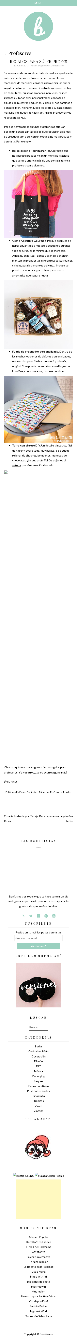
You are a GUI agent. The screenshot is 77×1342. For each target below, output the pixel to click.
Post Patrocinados (38, 1091)
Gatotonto (38, 1251)
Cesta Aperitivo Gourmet (29, 240)
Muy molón (38, 1291)
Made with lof (38, 1276)
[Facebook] (38, 915)
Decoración (39, 1056)
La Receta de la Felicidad (39, 1266)
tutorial (16, 465)
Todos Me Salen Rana (38, 1316)
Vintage (38, 1110)
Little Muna (39, 1271)
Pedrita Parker (38, 1306)
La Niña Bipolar (39, 1261)
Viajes (38, 1106)
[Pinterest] (46, 915)
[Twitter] (30, 915)
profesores (56, 792)
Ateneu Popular (38, 1237)
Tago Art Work (38, 1311)
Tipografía (38, 1096)
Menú (38, 3)
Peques (38, 1081)
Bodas (38, 1046)
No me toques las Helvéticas (38, 1296)
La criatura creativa (38, 1256)
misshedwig (38, 1286)
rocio (34, 65)
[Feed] (23, 915)
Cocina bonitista (38, 1051)
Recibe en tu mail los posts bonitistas (38, 932)
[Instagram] (53, 915)
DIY (38, 1066)
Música (38, 1071)
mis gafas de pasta (38, 1281)
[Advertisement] (38, 1199)
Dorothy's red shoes (38, 1242)
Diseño (38, 1061)
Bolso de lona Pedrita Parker (31, 150)
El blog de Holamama (38, 1246)
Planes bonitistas (28, 792)
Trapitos (38, 1100)
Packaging (38, 1076)
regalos (67, 792)
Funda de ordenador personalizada (35, 351)
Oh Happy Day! (38, 1301)
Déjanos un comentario (51, 65)
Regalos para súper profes (38, 61)
